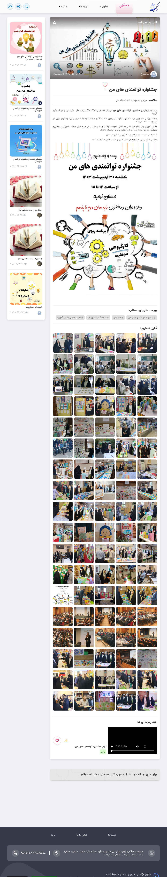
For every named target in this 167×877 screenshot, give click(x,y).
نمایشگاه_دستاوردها (97, 317)
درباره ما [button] (84, 6)
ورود (53, 835)
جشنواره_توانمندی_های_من (140, 317)
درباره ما (112, 835)
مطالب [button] (64, 6)
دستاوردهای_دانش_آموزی (69, 317)
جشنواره (117, 317)
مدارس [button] (104, 6)
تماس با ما (81, 835)
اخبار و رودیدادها (147, 22)
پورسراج (145, 74)
